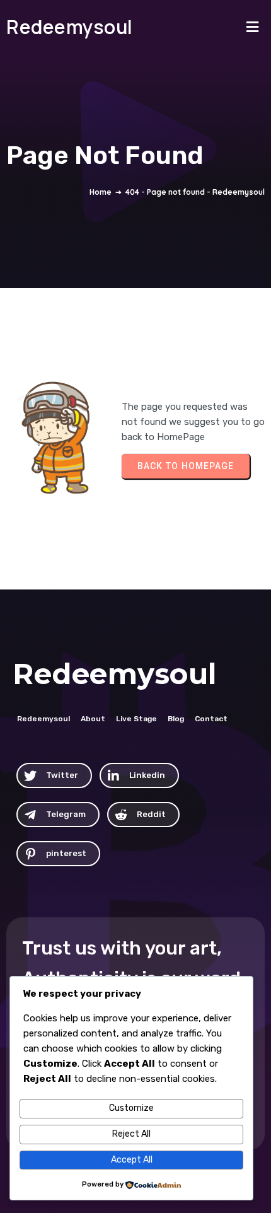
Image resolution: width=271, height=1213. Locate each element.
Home (100, 192)
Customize (131, 1108)
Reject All (131, 1134)
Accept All (132, 1159)
